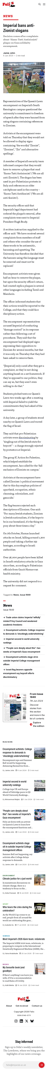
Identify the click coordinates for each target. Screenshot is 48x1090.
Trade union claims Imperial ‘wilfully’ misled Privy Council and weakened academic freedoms (22, 621)
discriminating (27, 438)
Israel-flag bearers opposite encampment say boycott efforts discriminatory (18, 673)
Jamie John (9, 53)
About (9, 1006)
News (8, 16)
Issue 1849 (25, 595)
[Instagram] (16, 1021)
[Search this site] (39, 4)
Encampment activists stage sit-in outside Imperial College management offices (21, 661)
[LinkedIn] (21, 1021)
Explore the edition (38, 724)
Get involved (22, 1006)
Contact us (37, 1006)
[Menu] (44, 4)
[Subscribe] (42, 1065)
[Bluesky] (32, 1021)
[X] (26, 1021)
